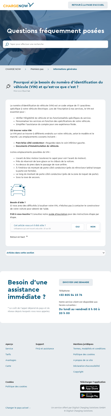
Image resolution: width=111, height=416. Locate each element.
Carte (8, 366)
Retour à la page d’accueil (88, 5)
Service (9, 349)
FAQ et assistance (45, 349)
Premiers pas (37, 69)
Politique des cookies (84, 354)
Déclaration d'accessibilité (86, 366)
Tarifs (8, 354)
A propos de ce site (83, 360)
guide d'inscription (58, 214)
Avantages (10, 360)
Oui (77, 227)
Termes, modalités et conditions (89, 349)
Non (92, 227)
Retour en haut (17, 237)
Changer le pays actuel (17, 408)
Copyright (78, 372)
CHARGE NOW (13, 69)
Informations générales (65, 69)
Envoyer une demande (76, 282)
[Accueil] (18, 5)
